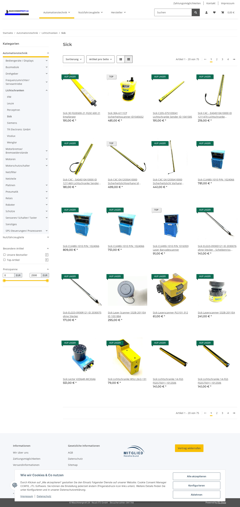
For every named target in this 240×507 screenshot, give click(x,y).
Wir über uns (20, 452)
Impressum (26, 496)
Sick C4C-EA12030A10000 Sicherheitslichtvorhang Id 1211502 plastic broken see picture (124, 181)
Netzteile (11, 178)
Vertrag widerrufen (189, 448)
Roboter (10, 204)
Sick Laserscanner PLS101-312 (170, 312)
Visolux (11, 136)
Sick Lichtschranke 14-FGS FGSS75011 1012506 (168, 380)
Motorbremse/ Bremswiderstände (17, 150)
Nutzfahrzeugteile (13, 237)
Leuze (10, 103)
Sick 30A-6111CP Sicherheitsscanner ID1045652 (126, 114)
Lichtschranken (15, 90)
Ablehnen (196, 494)
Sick (9, 116)
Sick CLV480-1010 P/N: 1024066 (216, 179)
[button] (206, 12)
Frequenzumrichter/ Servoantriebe (17, 81)
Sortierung (72, 59)
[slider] (4, 281)
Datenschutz (44, 496)
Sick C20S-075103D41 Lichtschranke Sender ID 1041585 (172, 114)
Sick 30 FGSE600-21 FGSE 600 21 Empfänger (81, 114)
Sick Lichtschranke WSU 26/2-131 (127, 379)
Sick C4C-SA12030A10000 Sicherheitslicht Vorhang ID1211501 (167, 181)
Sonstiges (11, 224)
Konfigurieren (196, 485)
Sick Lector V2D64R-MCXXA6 (79, 379)
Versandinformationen (26, 465)
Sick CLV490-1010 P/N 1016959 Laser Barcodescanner (171, 247)
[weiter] (234, 59)
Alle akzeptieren (196, 476)
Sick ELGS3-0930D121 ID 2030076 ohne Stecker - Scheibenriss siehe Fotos (217, 248)
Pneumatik (12, 191)
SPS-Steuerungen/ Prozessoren (24, 230)
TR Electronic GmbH (18, 129)
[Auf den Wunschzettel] (96, 77)
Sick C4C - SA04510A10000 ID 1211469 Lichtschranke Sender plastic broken (81, 181)
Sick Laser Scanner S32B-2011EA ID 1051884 (127, 314)
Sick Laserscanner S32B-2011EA (216, 312)
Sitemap (73, 465)
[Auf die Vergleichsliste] (87, 77)
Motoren (11, 159)
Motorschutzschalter (18, 165)
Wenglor (12, 142)
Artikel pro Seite (99, 59)
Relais (9, 198)
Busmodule (12, 67)
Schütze (10, 211)
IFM (9, 97)
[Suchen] (196, 12)
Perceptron (13, 110)
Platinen (10, 185)
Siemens (12, 123)
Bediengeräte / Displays (20, 60)
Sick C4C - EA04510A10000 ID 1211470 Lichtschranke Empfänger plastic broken (215, 115)
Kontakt (210, 3)
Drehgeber (12, 73)
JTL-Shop (222, 502)
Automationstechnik (15, 53)
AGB (70, 452)
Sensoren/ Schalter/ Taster (21, 217)
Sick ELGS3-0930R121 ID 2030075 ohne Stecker (82, 314)
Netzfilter (11, 172)
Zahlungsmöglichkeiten (187, 3)
